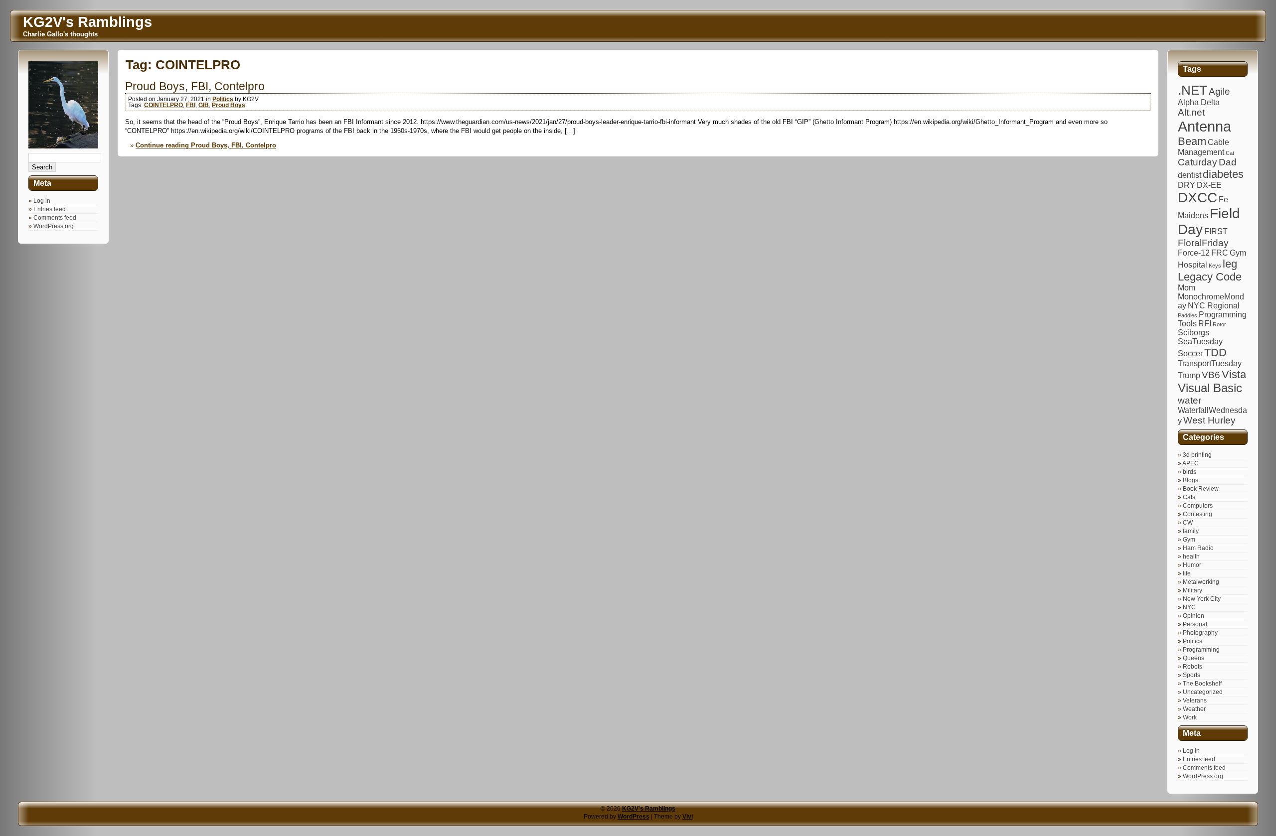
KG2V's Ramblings (648, 809)
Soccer (1190, 353)
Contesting (1197, 514)
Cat (1230, 153)
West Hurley (1209, 420)
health (1191, 556)
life (1187, 573)
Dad (1228, 162)
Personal (1195, 624)
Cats (1189, 497)
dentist (1189, 175)
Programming (1201, 650)
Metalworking (1201, 582)
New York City (1202, 599)
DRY (1186, 185)
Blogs (1190, 480)
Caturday (1197, 162)
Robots (1192, 667)
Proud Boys (228, 105)
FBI (190, 105)
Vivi (687, 817)
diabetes (1223, 174)
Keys (1215, 266)
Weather (1194, 709)
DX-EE (1209, 185)
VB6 (1211, 375)
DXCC (1197, 197)
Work (1190, 717)
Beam (1192, 141)
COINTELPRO (163, 105)
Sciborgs (1193, 332)
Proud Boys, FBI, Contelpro (195, 86)
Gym (1238, 253)
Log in (41, 201)
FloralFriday (1203, 243)
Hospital (1192, 265)
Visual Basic (1210, 388)
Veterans (1195, 700)
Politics (222, 99)
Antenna (1204, 126)
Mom (1186, 287)
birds (1189, 472)
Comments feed (54, 218)
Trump (1189, 375)
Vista (1234, 374)
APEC (1190, 463)
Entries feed (49, 209)
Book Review (1201, 489)
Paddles (1187, 315)
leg (1230, 264)
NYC (1189, 607)
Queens (1193, 658)
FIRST (1216, 231)
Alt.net (1191, 112)
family (1191, 531)
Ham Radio (1198, 548)
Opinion (1193, 616)
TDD (1215, 352)
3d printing (1197, 455)
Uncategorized (1203, 692)
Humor (1192, 565)
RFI (1204, 323)
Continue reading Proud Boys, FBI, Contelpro (206, 145)
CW (1188, 523)
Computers (1198, 506)
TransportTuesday (1210, 363)
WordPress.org (53, 226)
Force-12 (1194, 253)
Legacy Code (1210, 277)
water (1189, 400)
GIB (203, 105)
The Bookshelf (1202, 684)
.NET (1192, 90)
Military (1192, 590)
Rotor (1219, 324)
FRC (1219, 253)
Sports (1191, 675)
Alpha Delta (1199, 102)
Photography (1200, 633)
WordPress (633, 817)
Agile (1219, 91)
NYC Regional (1214, 305)
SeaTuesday (1200, 341)
